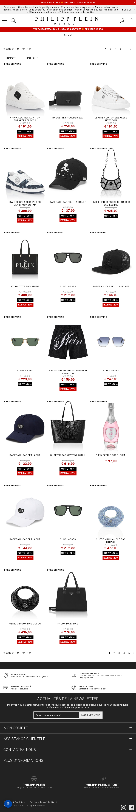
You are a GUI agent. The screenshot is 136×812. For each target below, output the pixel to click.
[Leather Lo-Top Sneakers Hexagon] (110, 88)
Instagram (123, 807)
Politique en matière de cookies (77, 12)
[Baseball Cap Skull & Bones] (68, 173)
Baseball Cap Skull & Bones (68, 202)
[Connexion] (122, 20)
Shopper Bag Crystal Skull (68, 455)
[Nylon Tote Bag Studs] (25, 257)
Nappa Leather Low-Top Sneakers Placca (25, 119)
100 (17, 49)
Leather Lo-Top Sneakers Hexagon (111, 119)
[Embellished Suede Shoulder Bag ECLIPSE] (110, 173)
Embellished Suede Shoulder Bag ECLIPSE (111, 203)
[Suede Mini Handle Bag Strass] (110, 510)
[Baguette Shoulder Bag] (68, 88)
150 (29, 49)
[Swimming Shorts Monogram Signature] (68, 342)
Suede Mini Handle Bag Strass (111, 540)
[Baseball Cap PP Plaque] (25, 426)
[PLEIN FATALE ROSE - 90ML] (110, 426)
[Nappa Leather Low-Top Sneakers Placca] (25, 88)
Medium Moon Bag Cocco (25, 623)
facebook (131, 807)
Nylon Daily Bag (68, 623)
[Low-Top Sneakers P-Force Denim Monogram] (25, 173)
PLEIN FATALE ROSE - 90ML (111, 455)
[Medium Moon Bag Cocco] (25, 594)
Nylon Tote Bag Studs (25, 286)
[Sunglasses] (68, 257)
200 (23, 49)
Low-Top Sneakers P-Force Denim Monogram (25, 203)
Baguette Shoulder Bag (68, 117)
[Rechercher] (13, 20)
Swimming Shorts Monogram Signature (68, 372)
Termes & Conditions (15, 802)
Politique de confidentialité (43, 802)
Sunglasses (68, 286)
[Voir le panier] (131, 20)
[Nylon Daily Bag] (68, 594)
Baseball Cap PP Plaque (25, 455)
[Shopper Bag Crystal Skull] (68, 426)
